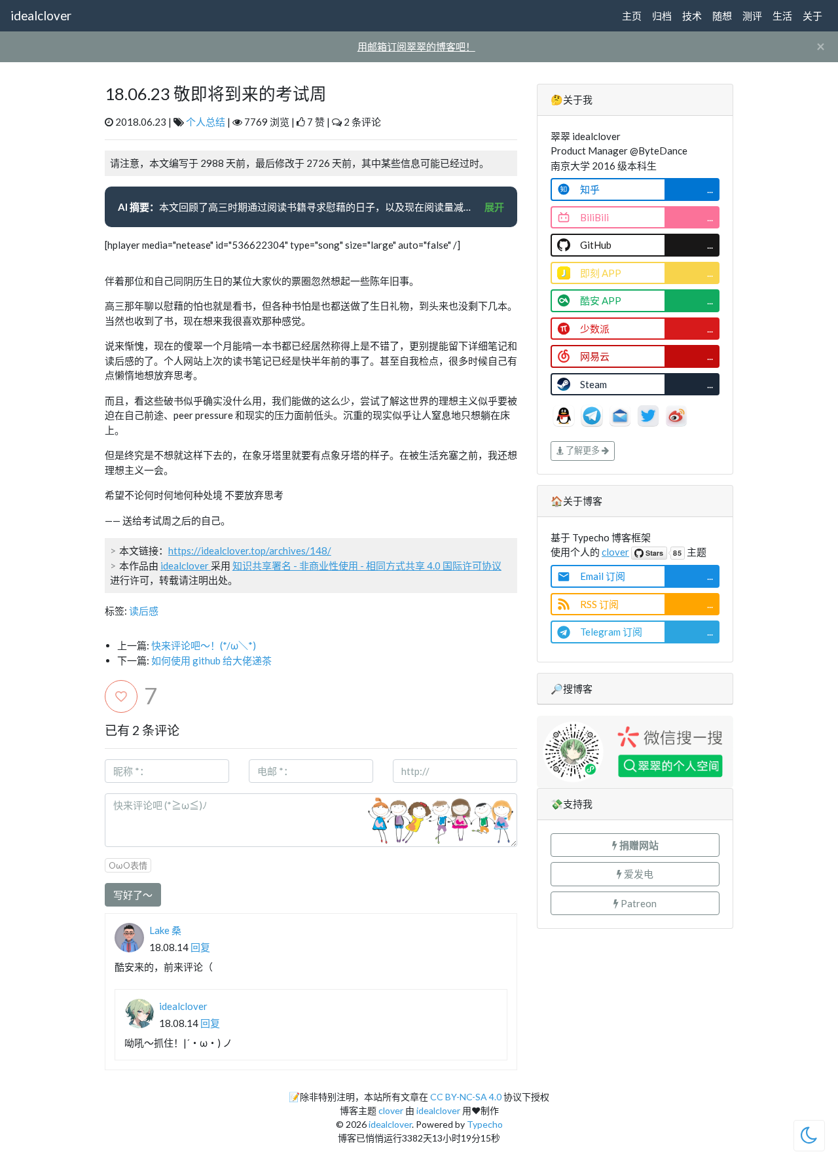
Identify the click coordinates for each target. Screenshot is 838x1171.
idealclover (40, 15)
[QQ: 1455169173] (565, 414)
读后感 (143, 611)
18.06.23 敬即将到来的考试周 (216, 93)
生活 (782, 16)
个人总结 (205, 122)
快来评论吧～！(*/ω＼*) (203, 645)
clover (615, 552)
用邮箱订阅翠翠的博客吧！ (416, 46)
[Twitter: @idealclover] (649, 414)
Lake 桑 (165, 930)
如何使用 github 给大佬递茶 (211, 660)
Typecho (485, 1124)
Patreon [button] (638, 903)
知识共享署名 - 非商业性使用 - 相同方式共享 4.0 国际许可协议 (366, 565)
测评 (752, 16)
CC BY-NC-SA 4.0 (465, 1096)
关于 (812, 16)
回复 (200, 947)
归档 (662, 16)
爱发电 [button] (637, 874)
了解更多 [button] (583, 450)
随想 (722, 16)
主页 (632, 16)
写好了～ (133, 895)
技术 (692, 16)
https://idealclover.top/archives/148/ (249, 550)
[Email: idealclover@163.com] (621, 414)
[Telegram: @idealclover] (593, 414)
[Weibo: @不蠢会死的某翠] (676, 414)
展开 (494, 207)
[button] (635, 845)
